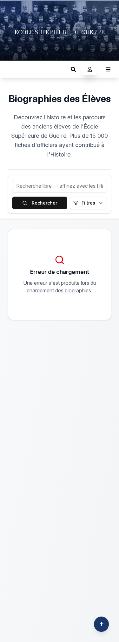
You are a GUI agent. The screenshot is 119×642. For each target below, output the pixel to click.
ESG (11, 69)
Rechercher (44, 203)
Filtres (88, 203)
